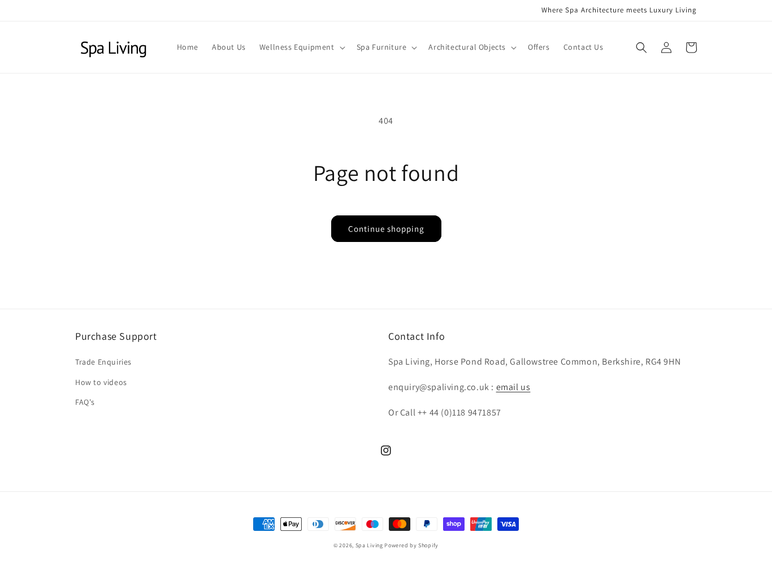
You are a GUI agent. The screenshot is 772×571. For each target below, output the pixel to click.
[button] (301, 47)
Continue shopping (386, 228)
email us (513, 387)
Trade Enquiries (103, 362)
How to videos (101, 382)
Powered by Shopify (411, 545)
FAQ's (85, 402)
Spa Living (370, 545)
